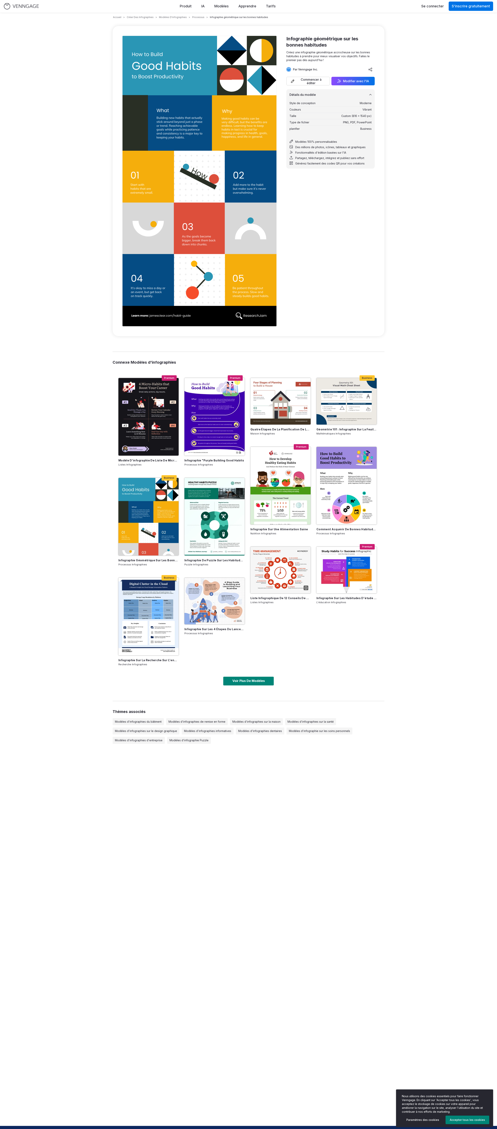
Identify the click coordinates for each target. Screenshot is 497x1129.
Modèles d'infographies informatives (207, 731)
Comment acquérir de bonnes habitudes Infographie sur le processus (346, 529)
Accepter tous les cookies (467, 1119)
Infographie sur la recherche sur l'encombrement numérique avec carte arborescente (148, 660)
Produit (186, 6)
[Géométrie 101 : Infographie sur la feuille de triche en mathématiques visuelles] (346, 401)
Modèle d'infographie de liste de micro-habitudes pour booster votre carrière (148, 460)
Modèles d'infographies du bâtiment (138, 721)
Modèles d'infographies (173, 17)
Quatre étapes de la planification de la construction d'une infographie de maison (280, 429)
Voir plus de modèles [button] (248, 681)
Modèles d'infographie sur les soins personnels (319, 731)
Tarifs (271, 6)
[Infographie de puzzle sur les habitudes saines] (214, 516)
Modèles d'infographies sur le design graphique (146, 731)
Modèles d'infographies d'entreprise (138, 740)
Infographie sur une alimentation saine (279, 529)
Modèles (221, 6)
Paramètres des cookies (422, 1119)
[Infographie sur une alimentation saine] (280, 485)
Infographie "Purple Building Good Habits (214, 460)
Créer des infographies (140, 17)
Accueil (117, 17)
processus (198, 17)
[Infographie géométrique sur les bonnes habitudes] (148, 516)
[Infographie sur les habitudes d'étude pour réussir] (346, 570)
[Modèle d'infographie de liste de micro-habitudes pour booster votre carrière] (148, 417)
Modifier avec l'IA (356, 81)
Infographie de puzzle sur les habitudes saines (214, 560)
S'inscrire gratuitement (471, 6)
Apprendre (247, 6)
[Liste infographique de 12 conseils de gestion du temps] (280, 570)
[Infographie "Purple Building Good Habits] (214, 417)
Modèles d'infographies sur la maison (256, 721)
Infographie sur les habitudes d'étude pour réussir (346, 598)
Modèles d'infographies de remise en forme (197, 721)
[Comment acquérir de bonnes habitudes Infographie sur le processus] (346, 485)
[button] (308, 81)
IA (203, 6)
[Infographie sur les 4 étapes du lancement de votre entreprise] (214, 601)
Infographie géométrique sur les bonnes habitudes (148, 560)
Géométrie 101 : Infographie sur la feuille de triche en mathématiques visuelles (346, 429)
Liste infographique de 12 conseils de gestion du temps (280, 598)
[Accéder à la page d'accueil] (21, 6)
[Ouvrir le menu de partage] (370, 69)
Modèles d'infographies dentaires (260, 731)
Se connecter (432, 6)
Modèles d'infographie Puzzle (189, 740)
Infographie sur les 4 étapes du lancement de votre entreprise (214, 629)
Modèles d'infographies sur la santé (311, 721)
